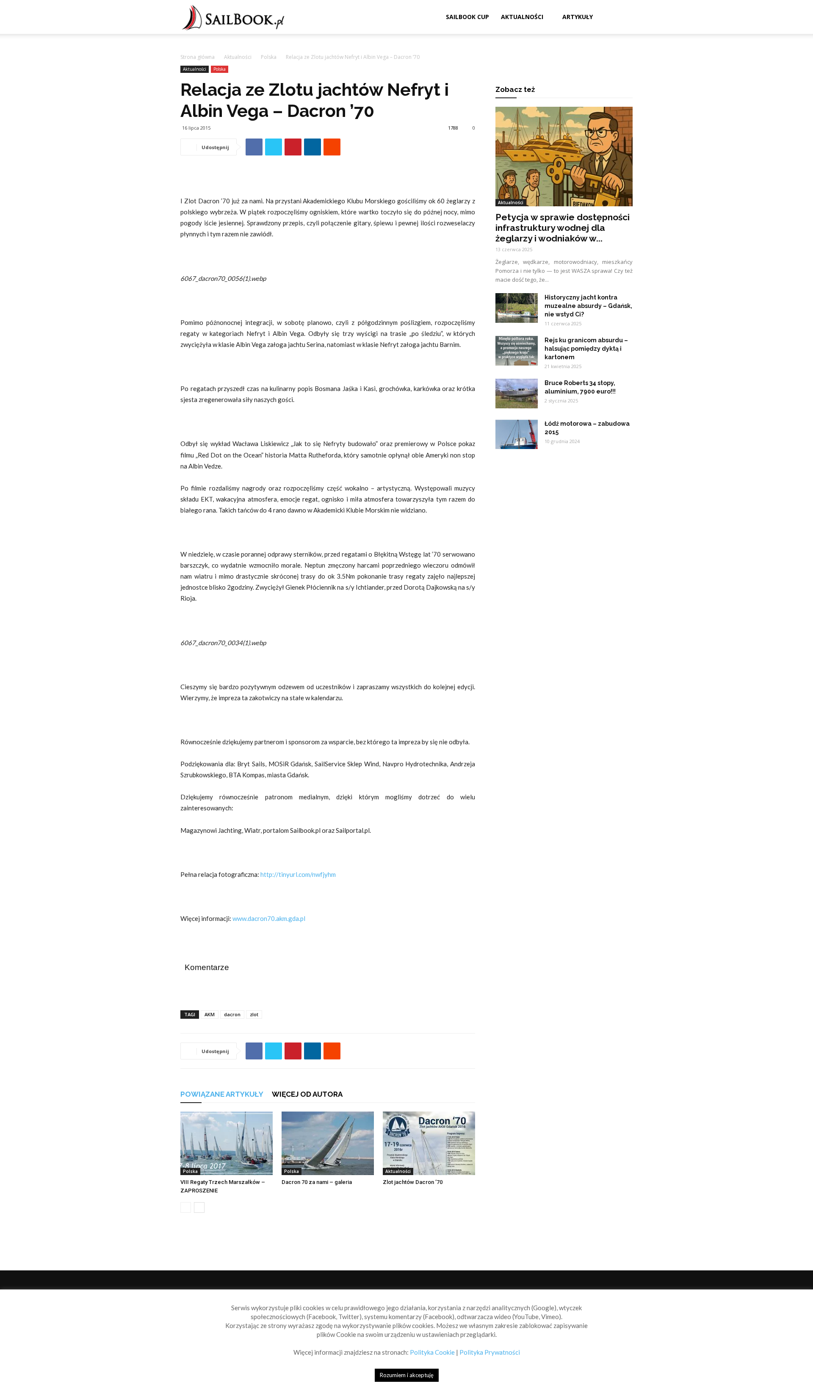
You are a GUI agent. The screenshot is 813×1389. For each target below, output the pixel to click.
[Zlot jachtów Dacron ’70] (429, 1143)
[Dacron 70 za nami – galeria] (328, 1143)
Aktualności (522, 17)
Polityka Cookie (432, 1352)
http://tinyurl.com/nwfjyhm (298, 874)
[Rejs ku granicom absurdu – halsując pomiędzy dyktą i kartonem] (516, 351)
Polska (269, 57)
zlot (254, 1014)
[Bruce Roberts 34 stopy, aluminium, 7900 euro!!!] (516, 393)
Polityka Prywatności (489, 1352)
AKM (210, 1014)
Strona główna (197, 57)
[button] (622, 18)
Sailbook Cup (467, 17)
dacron (232, 1014)
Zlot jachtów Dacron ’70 (412, 1182)
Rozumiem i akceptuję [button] (407, 1375)
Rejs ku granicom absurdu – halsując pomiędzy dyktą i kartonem (586, 348)
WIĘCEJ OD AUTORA (307, 1094)
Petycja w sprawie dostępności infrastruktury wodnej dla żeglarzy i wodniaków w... (562, 228)
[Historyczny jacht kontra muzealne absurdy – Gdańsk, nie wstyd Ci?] (516, 308)
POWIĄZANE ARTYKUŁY (221, 1094)
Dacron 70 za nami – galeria (317, 1182)
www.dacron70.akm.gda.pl (268, 918)
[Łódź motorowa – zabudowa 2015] (516, 434)
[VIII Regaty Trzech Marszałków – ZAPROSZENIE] (226, 1143)
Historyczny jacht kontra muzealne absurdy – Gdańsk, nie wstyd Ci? (588, 306)
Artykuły (577, 17)
